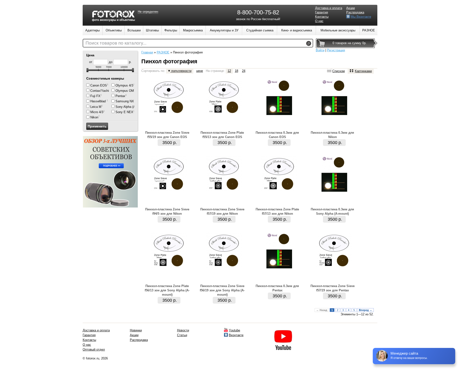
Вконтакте (236, 335)
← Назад (321, 310)
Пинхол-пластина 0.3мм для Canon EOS (277, 135)
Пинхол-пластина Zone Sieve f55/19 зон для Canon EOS (167, 135)
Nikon (94, 117)
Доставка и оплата (328, 8)
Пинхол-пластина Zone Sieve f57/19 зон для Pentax (332, 288)
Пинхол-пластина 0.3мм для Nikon (332, 135)
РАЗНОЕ (163, 52)
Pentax (120, 96)
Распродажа (355, 12)
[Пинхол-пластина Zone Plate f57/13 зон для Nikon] (279, 190)
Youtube (234, 330)
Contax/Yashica (101, 90)
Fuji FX (95, 96)
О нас (319, 21)
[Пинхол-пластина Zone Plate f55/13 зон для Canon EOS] (224, 114)
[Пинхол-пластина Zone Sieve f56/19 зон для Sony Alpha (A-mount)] (224, 267)
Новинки (136, 330)
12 (229, 71)
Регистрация (336, 50)
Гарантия (321, 12)
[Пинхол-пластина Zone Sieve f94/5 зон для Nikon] (169, 190)
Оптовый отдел (94, 349)
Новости (183, 330)
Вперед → (365, 310)
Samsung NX (124, 101)
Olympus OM (124, 90)
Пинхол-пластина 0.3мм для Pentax (277, 288)
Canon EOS (98, 85)
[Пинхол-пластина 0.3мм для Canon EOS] (279, 114)
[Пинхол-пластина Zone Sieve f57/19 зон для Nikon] (224, 190)
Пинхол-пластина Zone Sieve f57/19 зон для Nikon (222, 211)
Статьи (182, 335)
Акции (350, 8)
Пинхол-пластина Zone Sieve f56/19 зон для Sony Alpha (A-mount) (222, 290)
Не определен (148, 11)
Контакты (321, 16)
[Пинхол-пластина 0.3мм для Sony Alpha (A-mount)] (334, 190)
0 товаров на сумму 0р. (350, 43)
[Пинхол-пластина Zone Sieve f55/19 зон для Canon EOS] (169, 114)
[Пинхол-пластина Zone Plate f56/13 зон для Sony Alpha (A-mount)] (169, 267)
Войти (320, 50)
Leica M (95, 107)
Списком (338, 71)
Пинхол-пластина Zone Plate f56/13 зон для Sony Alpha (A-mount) (167, 290)
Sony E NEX (124, 112)
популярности (180, 71)
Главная (147, 52)
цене (199, 71)
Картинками (363, 71)
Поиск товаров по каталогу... (116, 43)
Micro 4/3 (96, 112)
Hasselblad (98, 101)
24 (243, 71)
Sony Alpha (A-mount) (130, 107)
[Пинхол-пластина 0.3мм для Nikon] (334, 114)
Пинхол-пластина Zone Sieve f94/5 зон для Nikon (167, 211)
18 (236, 71)
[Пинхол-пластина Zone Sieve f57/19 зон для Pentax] (334, 267)
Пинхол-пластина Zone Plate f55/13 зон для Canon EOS (222, 135)
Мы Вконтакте (361, 16)
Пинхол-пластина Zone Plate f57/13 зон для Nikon (277, 211)
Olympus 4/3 (124, 85)
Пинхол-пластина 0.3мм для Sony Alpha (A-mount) (332, 211)
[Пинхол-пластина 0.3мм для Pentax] (279, 267)
